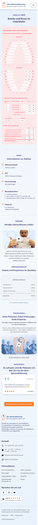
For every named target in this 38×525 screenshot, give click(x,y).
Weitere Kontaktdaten (11, 459)
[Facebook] (3, 492)
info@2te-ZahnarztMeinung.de (14, 455)
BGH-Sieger (5, 473)
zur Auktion (30, 391)
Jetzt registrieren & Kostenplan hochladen (19, 404)
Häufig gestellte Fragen (9, 476)
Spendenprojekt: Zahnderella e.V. (6, 480)
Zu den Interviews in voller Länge (19, 357)
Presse (23, 479)
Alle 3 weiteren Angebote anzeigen (19, 302)
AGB (11, 515)
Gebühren (24, 476)
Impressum (5, 515)
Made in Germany (26, 470)
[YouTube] (14, 492)
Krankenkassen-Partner (28, 473)
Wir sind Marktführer (8, 470)
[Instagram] (9, 492)
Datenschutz (19, 515)
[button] (19, 239)
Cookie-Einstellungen (8, 519)
